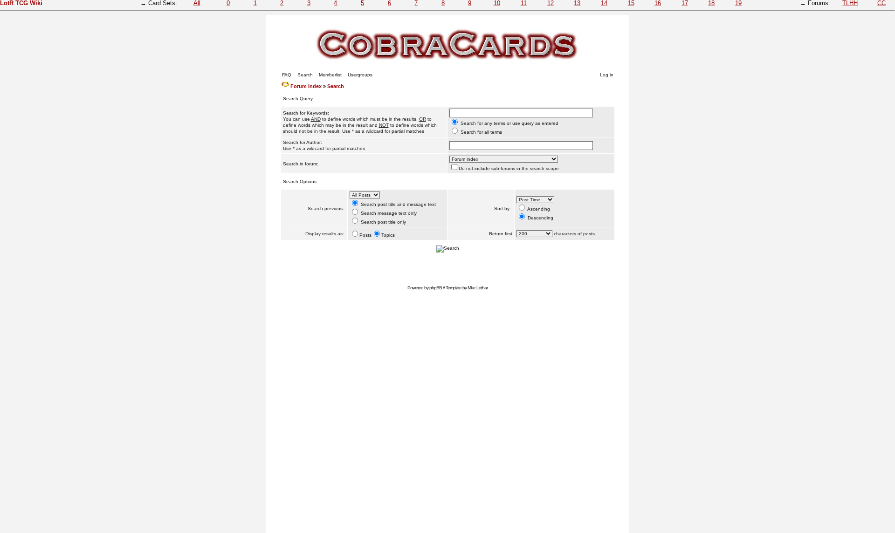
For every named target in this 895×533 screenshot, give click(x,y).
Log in (606, 74)
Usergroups (360, 74)
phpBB (435, 287)
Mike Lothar (478, 287)
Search (305, 74)
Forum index (306, 86)
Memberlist (330, 74)
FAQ (286, 74)
